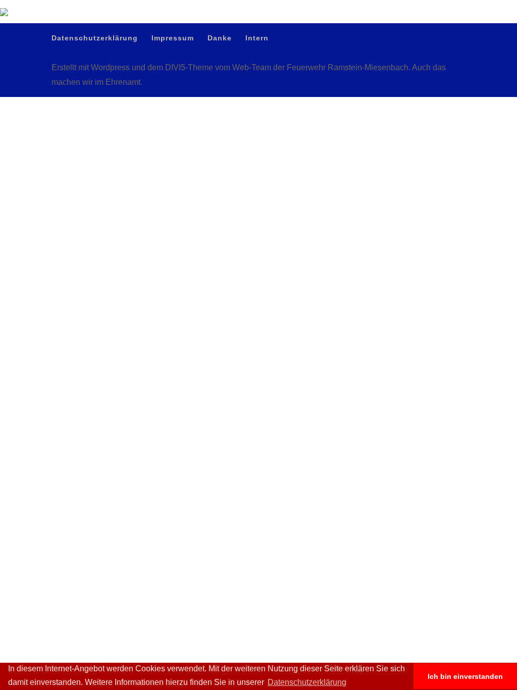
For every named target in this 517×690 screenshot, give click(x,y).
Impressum (404, 8)
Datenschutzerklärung (355, 8)
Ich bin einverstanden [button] (465, 676)
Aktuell (235, 46)
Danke (435, 8)
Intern (459, 8)
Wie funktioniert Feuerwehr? (304, 46)
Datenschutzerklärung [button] (307, 682)
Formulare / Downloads (444, 46)
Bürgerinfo (377, 46)
